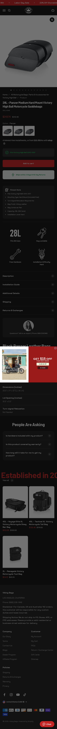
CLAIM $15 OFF (43, 364)
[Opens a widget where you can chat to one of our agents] (47, 724)
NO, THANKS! (42, 367)
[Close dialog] (55, 348)
